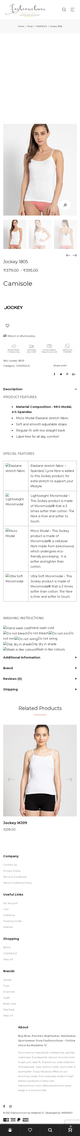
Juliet (6, 997)
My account (10, 903)
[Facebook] (4, 1106)
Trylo (6, 985)
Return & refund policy (21, 335)
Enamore (9, 991)
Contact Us (10, 864)
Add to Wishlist (7, 325)
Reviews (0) (12, 679)
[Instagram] (10, 1106)
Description (12, 389)
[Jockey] (13, 308)
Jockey (7, 979)
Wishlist (8, 927)
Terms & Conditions (15, 876)
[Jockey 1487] (68, 255)
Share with (60, 365)
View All (8, 959)
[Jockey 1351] (75, 255)
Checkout (9, 915)
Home (21, 26)
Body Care (9, 1003)
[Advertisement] (40, 75)
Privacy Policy (12, 870)
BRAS (6, 947)
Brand (8, 668)
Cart (6, 909)
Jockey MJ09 (15, 823)
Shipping (10, 689)
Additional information (21, 657)
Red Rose (8, 1009)
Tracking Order (12, 921)
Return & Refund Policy (17, 882)
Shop (30, 26)
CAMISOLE (41, 26)
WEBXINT (67, 1112)
